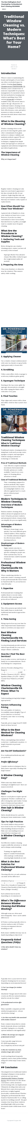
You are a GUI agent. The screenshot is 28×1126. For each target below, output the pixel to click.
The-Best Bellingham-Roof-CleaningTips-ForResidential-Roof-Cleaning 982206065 (11, 4)
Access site (10, 99)
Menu (3, 9)
